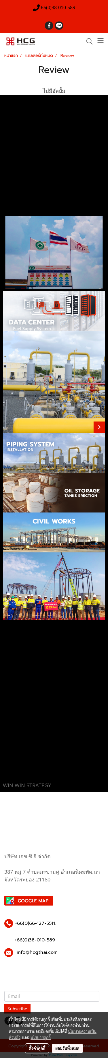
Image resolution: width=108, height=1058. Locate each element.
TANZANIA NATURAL (22, 208)
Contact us (14, 153)
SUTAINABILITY (18, 174)
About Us (13, 112)
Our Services (16, 119)
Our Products (16, 126)
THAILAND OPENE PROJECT (28, 195)
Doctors (12, 133)
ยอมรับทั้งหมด (67, 1048)
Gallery (11, 140)
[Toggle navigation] (100, 41)
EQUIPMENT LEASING (22, 188)
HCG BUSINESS (17, 160)
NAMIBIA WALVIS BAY (23, 202)
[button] (87, 41)
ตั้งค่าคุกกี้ (37, 1048)
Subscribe (17, 1008)
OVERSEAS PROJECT (22, 167)
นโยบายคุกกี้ (41, 1037)
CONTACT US (16, 181)
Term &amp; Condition (23, 146)
